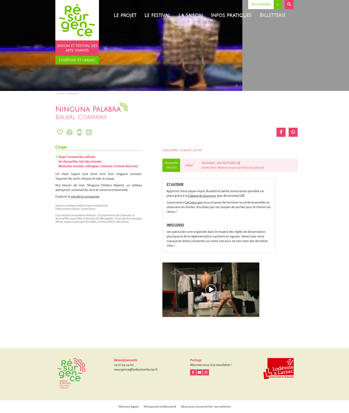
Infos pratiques (231, 15)
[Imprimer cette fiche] (69, 132)
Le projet (125, 15)
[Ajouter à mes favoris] (59, 132)
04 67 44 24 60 (124, 365)
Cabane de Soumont (202, 196)
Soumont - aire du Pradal (219, 163)
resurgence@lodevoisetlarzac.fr (136, 369)
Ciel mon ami (194, 202)
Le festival (157, 15)
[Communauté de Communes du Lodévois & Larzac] (278, 368)
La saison (191, 15)
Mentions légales (129, 406)
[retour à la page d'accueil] (77, 20)
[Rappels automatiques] (79, 132)
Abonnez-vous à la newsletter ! (211, 365)
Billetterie (273, 15)
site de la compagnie (85, 196)
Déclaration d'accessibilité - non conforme (206, 406)
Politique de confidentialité (160, 406)
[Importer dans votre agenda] (89, 132)
